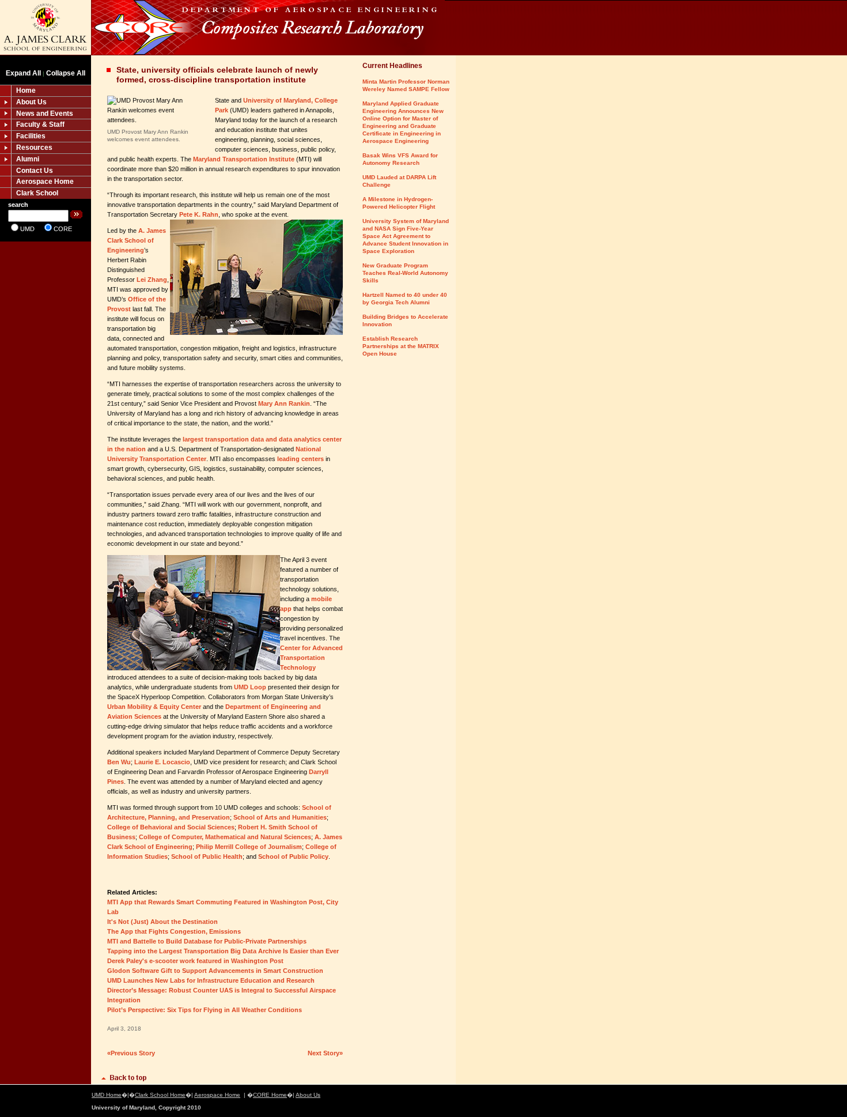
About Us (31, 102)
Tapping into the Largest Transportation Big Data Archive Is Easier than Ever (223, 951)
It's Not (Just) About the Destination (162, 921)
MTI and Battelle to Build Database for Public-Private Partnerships (207, 941)
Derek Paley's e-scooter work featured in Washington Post (195, 960)
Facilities (31, 136)
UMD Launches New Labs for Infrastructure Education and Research (211, 980)
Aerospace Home (45, 182)
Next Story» (325, 1053)
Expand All (23, 73)
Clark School (37, 193)
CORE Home (270, 1095)
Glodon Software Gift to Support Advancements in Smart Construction (215, 970)
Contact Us (34, 171)
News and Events (44, 114)
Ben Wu (119, 761)
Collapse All (65, 73)
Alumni (27, 159)
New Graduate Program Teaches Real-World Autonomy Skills (405, 273)
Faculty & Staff (40, 124)
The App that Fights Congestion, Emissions (174, 931)
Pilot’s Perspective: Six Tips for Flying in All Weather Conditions (204, 1009)
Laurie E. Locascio (162, 761)
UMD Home (107, 1095)
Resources (34, 148)
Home (26, 90)
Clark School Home (160, 1095)
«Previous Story (131, 1053)
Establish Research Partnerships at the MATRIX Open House (400, 346)
